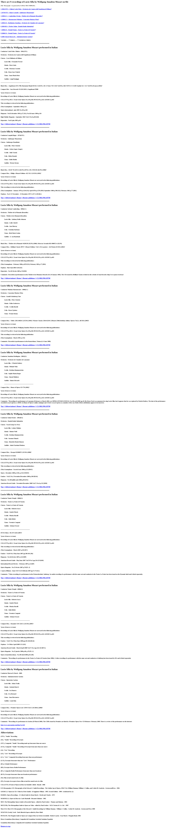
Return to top (5, 826)
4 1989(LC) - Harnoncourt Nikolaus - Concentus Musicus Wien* (20, 19)
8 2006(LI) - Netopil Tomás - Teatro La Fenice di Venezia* (18, 33)
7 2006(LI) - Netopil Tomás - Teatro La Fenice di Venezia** (18, 30)
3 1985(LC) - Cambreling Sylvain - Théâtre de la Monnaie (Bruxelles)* (22, 16)
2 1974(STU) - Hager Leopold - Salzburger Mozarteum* (17, 12)
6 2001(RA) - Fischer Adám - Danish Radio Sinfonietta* (17, 26)
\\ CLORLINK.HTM (42, 124)
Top (2, 124)
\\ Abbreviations (9, 124)
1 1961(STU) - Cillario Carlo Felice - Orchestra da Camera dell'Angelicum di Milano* (26, 9)
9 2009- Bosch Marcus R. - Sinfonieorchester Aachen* (17, 36)
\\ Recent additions (28, 124)
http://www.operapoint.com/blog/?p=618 (13, 725)
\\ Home (18, 124)
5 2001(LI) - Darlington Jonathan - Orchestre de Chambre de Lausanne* (22, 23)
